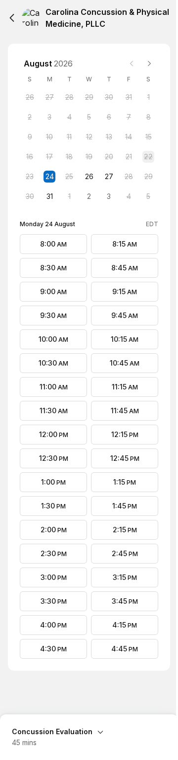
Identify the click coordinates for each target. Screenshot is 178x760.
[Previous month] (131, 63)
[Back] (12, 18)
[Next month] (149, 63)
